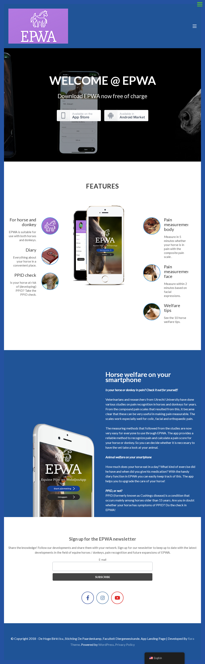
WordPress (106, 644)
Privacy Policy (125, 644)
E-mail (102, 559)
